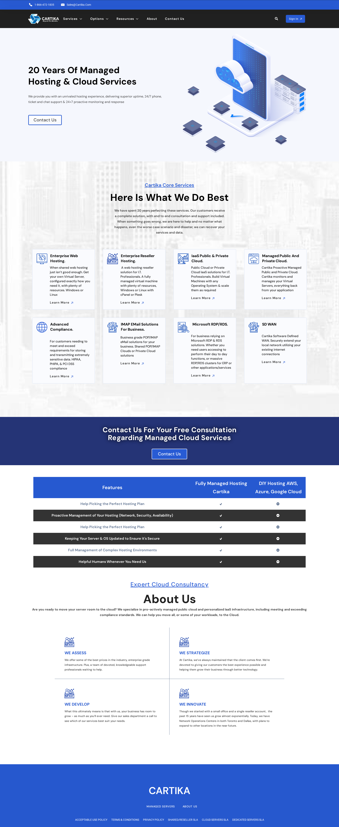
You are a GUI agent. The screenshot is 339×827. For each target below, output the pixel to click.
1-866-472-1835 (44, 4)
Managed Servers (161, 806)
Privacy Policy (153, 819)
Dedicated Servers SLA (248, 819)
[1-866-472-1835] (30, 4)
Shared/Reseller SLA (183, 819)
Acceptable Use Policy (91, 819)
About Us (190, 806)
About (152, 19)
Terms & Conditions (125, 819)
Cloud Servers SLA (215, 819)
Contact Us (174, 19)
